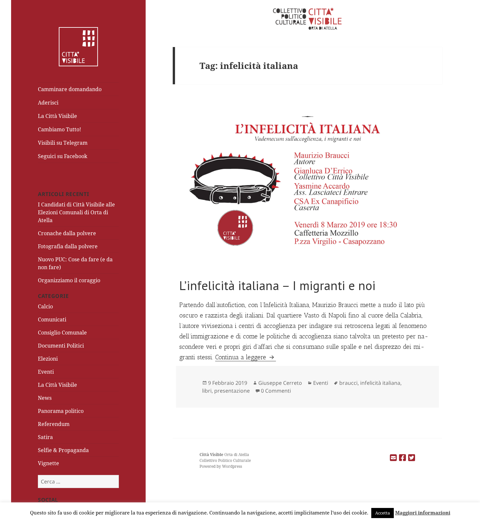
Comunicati (52, 319)
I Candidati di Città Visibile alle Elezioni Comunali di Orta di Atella (76, 212)
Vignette (48, 463)
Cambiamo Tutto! (59, 129)
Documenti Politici (61, 345)
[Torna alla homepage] (78, 46)
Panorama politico (61, 411)
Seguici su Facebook (62, 156)
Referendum (54, 424)
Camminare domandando (70, 89)
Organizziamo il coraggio (69, 280)
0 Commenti (276, 390)
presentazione (232, 390)
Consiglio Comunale (62, 332)
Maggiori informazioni (422, 512)
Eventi (46, 371)
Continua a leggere (245, 357)
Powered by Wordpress (221, 466)
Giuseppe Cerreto (280, 382)
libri (207, 390)
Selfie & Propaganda (63, 450)
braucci (348, 382)
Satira (45, 437)
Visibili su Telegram (63, 142)
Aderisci (48, 102)
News (45, 397)
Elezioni (48, 358)
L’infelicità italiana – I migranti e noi (277, 285)
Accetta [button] (382, 513)
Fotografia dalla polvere (68, 246)
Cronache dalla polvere (67, 233)
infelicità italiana (380, 382)
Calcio (45, 306)
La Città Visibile (57, 116)
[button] (307, 185)
